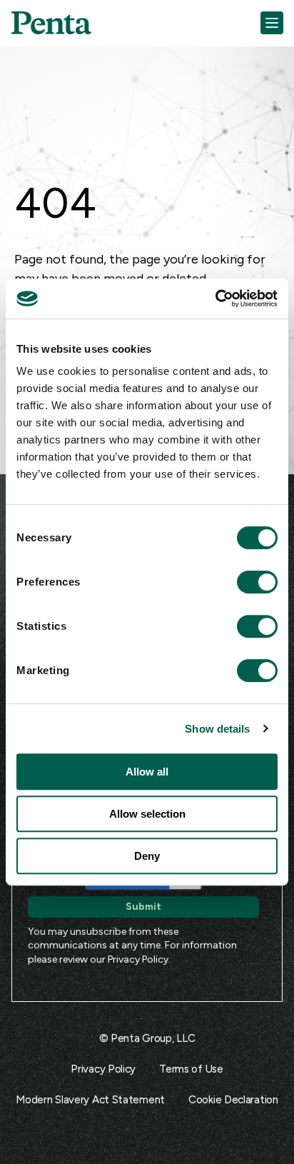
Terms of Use (191, 1069)
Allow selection (147, 814)
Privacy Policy (138, 959)
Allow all (147, 772)
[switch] (244, 582)
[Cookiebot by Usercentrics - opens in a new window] (215, 298)
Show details (217, 729)
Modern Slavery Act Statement (90, 1099)
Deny (147, 856)
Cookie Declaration (233, 1099)
